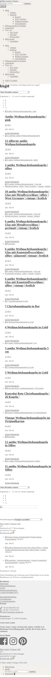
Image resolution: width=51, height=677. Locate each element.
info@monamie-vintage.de (12, 612)
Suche (7, 669)
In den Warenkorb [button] (12, 133)
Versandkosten (5, 599)
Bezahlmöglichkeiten (8, 597)
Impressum (4, 584)
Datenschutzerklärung (8, 590)
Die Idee (13, 35)
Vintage (13, 13)
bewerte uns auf (6, 533)
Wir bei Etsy (15, 37)
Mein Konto (9, 39)
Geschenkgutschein (7, 601)
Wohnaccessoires (21, 21)
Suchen (27, 3)
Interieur (13, 15)
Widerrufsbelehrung (7, 586)
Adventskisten (20, 24)
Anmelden (14, 41)
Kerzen (18, 17)
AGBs (2, 588)
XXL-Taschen (20, 19)
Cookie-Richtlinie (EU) (9, 592)
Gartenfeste (9, 28)
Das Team (14, 32)
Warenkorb (10, 674)
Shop (7, 10)
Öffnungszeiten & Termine (15, 26)
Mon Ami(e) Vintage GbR (10, 524)
